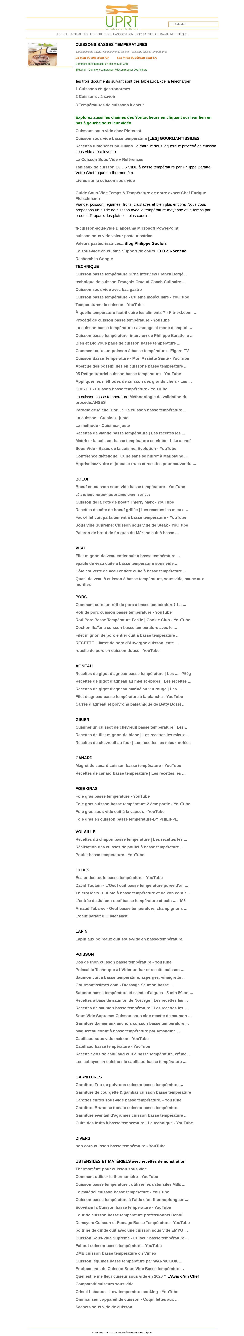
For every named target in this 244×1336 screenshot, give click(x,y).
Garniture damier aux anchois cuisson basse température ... (132, 1023)
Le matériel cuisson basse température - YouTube (122, 1192)
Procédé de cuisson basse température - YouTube (123, 320)
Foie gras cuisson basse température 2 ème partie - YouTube (133, 804)
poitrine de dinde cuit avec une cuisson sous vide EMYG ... (132, 1230)
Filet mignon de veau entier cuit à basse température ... (128, 556)
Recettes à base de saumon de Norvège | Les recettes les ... (132, 1000)
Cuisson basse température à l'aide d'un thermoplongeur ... (132, 1199)
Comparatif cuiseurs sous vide (104, 1284)
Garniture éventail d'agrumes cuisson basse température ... (132, 1115)
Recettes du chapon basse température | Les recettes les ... (131, 839)
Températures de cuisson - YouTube (110, 304)
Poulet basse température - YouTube (110, 855)
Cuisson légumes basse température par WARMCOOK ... (129, 1261)
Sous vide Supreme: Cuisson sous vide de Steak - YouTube (132, 525)
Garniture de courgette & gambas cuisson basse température (133, 1092)
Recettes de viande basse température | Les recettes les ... (130, 433)
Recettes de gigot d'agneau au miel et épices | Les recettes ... (133, 681)
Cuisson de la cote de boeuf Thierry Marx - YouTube (125, 502)
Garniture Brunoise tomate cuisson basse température (127, 1107)
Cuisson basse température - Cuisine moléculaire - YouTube (132, 297)
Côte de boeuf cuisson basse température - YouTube (113, 494)
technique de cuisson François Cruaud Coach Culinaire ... (131, 282)
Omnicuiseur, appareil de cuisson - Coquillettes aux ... (127, 1299)
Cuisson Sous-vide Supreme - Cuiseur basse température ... (132, 1238)
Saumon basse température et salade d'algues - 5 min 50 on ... (134, 992)
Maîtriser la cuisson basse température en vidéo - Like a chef (133, 440)
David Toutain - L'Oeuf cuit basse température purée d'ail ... (132, 885)
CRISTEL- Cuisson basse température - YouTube (121, 389)
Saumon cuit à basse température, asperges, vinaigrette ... (131, 977)
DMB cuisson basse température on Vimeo (116, 1253)
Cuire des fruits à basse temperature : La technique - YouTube (134, 1123)
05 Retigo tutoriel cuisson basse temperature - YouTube (128, 374)
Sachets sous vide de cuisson (104, 1307)
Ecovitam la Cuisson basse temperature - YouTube (123, 1207)
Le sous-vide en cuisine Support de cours (115, 251)
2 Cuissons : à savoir (95, 96)
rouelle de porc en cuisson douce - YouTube (118, 650)
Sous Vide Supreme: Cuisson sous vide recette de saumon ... (134, 1016)
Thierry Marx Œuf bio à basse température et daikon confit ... (133, 893)
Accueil (62, 34)
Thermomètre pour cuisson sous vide (111, 1169)
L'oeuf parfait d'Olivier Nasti (102, 916)
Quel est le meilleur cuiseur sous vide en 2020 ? (121, 1276)
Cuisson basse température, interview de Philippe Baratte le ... (135, 335)
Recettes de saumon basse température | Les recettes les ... (132, 1008)
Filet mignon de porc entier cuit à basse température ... (128, 635)
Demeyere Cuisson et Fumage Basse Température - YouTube (133, 1222)
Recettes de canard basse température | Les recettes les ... (131, 773)
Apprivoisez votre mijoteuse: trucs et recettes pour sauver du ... (136, 463)
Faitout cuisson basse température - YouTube (119, 1245)
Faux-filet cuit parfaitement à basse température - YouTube (131, 517)
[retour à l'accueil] (122, 15)
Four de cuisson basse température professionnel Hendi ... (131, 1215)
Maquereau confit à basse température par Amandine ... (128, 1031)
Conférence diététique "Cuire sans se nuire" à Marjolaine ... (132, 456)
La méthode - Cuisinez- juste (103, 425)
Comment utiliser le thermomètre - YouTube (117, 1176)
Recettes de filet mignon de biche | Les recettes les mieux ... (132, 735)
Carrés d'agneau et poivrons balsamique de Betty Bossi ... (131, 704)
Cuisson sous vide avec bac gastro (109, 289)
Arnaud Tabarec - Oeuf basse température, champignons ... (131, 908)
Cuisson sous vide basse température (111, 138)
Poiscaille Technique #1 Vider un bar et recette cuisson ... (130, 969)
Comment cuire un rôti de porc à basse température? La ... (131, 604)
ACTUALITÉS (79, 34)
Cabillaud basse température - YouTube (113, 1046)
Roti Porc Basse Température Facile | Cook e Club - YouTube (133, 620)
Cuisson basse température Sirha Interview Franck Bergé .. (131, 274)
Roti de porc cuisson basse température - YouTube (124, 612)
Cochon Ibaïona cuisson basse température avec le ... (126, 627)
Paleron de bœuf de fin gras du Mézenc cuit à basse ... (127, 533)
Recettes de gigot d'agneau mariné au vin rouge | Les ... (128, 689)
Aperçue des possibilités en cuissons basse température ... (132, 366)
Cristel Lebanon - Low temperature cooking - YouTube (127, 1291)
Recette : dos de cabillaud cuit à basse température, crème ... (133, 1054)
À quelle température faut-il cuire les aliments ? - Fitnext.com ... (136, 312)
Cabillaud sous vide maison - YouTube (112, 1038)
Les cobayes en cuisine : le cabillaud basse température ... (131, 1061)
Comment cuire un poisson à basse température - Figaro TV (132, 350)
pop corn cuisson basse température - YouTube (120, 1146)
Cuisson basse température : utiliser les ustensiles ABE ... (130, 1184)
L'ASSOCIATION (123, 34)
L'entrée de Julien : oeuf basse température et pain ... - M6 (131, 900)
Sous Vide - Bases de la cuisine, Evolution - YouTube (126, 448)
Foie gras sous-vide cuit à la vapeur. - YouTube (120, 811)
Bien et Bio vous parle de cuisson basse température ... (128, 343)
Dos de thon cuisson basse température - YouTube (123, 962)
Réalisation (129, 1332)
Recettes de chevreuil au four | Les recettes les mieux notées (133, 742)
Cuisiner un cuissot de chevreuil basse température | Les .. (131, 727)
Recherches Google (94, 259)
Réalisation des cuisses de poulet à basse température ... (130, 847)
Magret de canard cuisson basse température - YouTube (128, 765)
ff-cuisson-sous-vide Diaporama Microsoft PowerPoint (128, 228)
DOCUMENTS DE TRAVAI (152, 34)
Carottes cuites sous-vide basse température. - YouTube (128, 1100)
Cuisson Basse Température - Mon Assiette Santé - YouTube (132, 358)
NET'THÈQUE (179, 34)
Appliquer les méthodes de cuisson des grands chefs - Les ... (134, 381)
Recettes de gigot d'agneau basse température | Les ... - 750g (133, 673)
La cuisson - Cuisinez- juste (102, 418)
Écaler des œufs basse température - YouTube (119, 877)
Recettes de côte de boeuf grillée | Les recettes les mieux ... (132, 510)
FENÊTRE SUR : (100, 34)
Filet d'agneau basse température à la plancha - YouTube (129, 696)
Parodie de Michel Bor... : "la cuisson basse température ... (131, 410)
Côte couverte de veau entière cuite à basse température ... (131, 571)
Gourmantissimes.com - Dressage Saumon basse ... (124, 985)
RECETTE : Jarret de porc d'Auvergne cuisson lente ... (127, 643)
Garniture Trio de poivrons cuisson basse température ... (129, 1084)
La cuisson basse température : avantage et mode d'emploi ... (134, 327)
